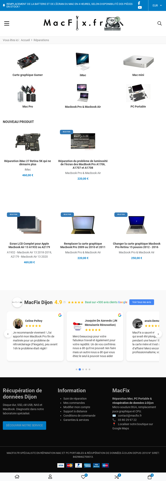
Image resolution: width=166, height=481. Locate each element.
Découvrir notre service (24, 425)
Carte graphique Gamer (28, 75)
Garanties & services (76, 419)
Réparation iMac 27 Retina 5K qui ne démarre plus (27, 162)
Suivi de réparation (75, 398)
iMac (83, 75)
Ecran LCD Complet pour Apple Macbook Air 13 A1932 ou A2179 (29, 245)
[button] (159, 24)
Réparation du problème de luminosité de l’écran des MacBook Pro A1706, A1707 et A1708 (83, 164)
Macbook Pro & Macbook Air (83, 106)
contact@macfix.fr (130, 415)
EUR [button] (155, 5)
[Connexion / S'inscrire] (50, 477)
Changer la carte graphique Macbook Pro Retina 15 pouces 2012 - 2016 (136, 245)
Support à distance (75, 411)
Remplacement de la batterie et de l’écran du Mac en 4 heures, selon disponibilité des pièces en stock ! (69, 5)
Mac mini (138, 75)
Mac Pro (27, 106)
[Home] (17, 477)
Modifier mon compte (76, 407)
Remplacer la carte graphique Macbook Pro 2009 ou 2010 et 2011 (82, 245)
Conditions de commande (79, 415)
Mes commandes (74, 402)
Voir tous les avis (141, 302)
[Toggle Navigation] (7, 23)
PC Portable (138, 106)
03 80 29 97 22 (127, 419)
